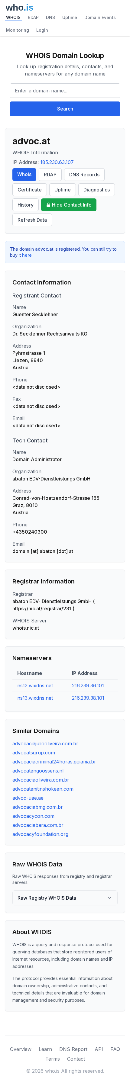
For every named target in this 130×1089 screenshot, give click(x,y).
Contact (76, 1059)
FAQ (115, 1049)
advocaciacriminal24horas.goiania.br (54, 762)
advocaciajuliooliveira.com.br (45, 743)
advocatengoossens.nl (37, 771)
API (99, 1049)
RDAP (33, 17)
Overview (20, 1049)
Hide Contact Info (72, 205)
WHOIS (13, 17)
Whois (24, 174)
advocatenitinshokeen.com (42, 789)
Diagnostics (96, 190)
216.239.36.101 (88, 686)
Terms (52, 1059)
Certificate (30, 190)
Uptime (69, 17)
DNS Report (73, 1049)
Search (65, 109)
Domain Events (100, 17)
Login (42, 30)
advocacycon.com (33, 816)
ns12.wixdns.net (35, 686)
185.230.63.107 (57, 162)
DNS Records (84, 175)
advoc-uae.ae (28, 798)
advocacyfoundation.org (40, 834)
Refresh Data (32, 220)
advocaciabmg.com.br (37, 807)
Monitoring (17, 30)
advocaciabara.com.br (37, 825)
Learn (45, 1049)
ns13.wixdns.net (35, 698)
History (26, 205)
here (27, 255)
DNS (50, 17)
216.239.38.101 (88, 698)
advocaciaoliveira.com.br (40, 780)
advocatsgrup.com (33, 753)
